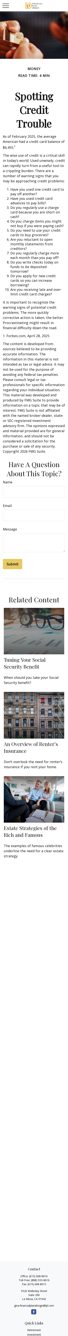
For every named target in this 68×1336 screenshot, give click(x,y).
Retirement (34, 1330)
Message (10, 529)
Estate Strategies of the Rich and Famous (30, 831)
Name (7, 482)
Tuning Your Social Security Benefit (25, 663)
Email (7, 505)
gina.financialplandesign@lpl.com (34, 1305)
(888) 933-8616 (40, 1280)
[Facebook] (33, 1311)
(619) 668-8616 (38, 1276)
